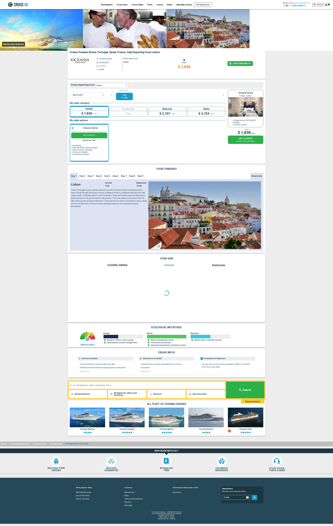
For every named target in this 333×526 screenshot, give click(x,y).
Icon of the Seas (83, 495)
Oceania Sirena (56, 444)
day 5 (107, 176)
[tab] (166, 75)
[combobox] (148, 385)
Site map (128, 505)
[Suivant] (256, 293)
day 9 (140, 176)
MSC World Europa (83, 492)
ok (254, 497)
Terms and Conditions (133, 499)
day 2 (82, 176)
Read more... (85, 371)
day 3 (90, 176)
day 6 (115, 176)
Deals (169, 5)
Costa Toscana (82, 499)
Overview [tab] (169, 265)
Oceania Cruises (39, 444)
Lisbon (99, 85)
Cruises (4, 444)
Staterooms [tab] (218, 265)
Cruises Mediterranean (19, 444)
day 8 (132, 176)
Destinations (107, 5)
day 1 (74, 176)
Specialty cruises (184, 5)
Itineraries (256, 176)
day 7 (124, 176)
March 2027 (78, 95)
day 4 (99, 176)
